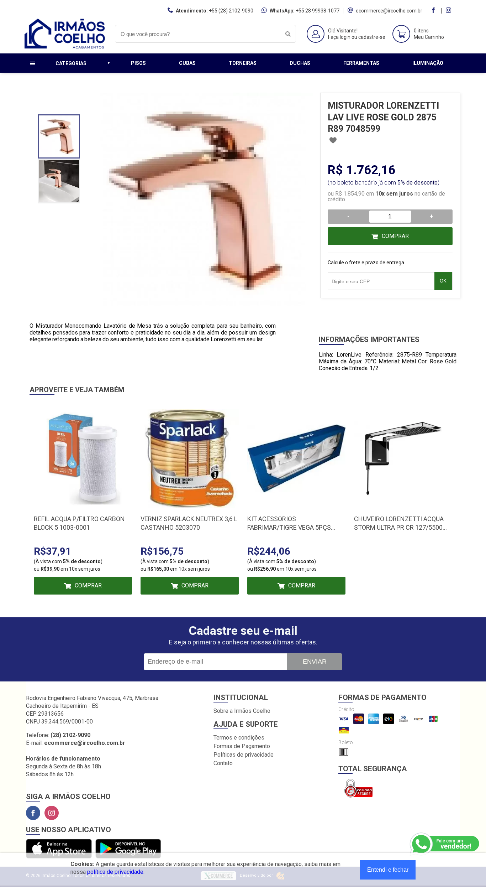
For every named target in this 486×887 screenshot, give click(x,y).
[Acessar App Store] (59, 849)
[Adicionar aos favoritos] (333, 140)
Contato (223, 763)
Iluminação (427, 63)
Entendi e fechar (387, 870)
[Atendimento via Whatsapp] (445, 844)
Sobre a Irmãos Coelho (241, 710)
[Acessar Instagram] (449, 11)
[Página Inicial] (65, 48)
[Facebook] (33, 813)
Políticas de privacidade (243, 754)
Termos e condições (238, 737)
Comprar (395, 236)
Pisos (138, 63)
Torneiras (243, 63)
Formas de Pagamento (241, 746)
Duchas (300, 63)
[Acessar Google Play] (128, 849)
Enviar (315, 661)
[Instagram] (51, 813)
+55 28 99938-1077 (317, 11)
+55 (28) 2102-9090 (231, 11)
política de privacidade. (115, 871)
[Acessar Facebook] (434, 11)
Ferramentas (361, 63)
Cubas (187, 63)
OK (443, 281)
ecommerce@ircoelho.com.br (389, 11)
